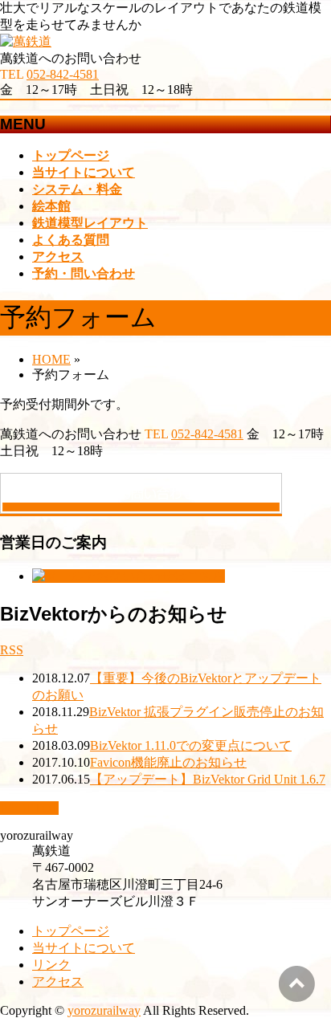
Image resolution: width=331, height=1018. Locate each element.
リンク (51, 964)
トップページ (70, 931)
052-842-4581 (63, 74)
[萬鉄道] (25, 41)
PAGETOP (29, 808)
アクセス (58, 981)
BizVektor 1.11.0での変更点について (191, 745)
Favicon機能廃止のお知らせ (168, 762)
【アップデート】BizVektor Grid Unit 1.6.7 (207, 779)
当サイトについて (83, 948)
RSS (11, 650)
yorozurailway (104, 1010)
